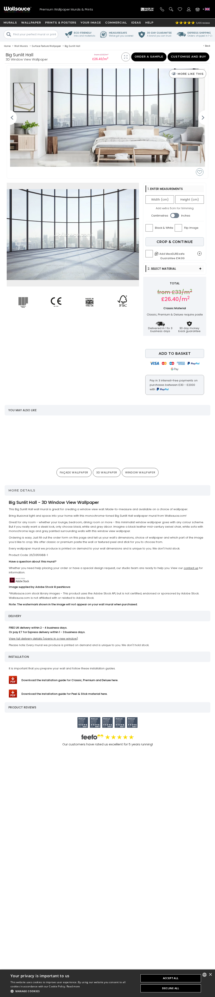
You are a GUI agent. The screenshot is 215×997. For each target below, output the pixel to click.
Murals (10, 22)
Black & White (164, 228)
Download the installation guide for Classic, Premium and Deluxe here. (69, 680)
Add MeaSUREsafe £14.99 (172, 255)
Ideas (136, 22)
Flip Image (191, 228)
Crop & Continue (175, 242)
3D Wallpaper (106, 472)
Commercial (116, 22)
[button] (72, 991)
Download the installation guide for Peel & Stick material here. (64, 694)
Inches (185, 216)
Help (149, 22)
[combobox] (204, 975)
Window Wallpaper (140, 472)
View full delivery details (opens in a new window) (43, 639)
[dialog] (107, 983)
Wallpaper (31, 22)
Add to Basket (175, 354)
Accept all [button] (171, 978)
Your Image (91, 22)
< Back (206, 45)
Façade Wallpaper (74, 472)
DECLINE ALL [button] (170, 988)
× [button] (210, 974)
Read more (73, 986)
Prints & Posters (60, 22)
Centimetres (159, 216)
